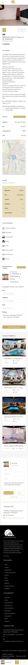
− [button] (4, 144)
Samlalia (7, 621)
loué (4, 34)
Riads (6, 578)
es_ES (3, 110)
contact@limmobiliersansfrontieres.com (14, 518)
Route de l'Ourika (9, 602)
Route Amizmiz (8, 605)
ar (24, 106)
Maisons (7, 583)
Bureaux (7, 575)
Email (3, 305)
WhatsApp (12, 279)
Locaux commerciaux (10, 572)
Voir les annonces (21, 267)
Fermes (6, 580)
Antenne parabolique (10, 228)
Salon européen (9, 250)
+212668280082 (14, 276)
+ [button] (4, 142)
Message (4, 312)
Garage (7, 241)
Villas (6, 564)
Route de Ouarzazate (10, 613)
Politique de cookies (21, 656)
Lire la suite (6, 556)
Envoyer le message (9, 493)
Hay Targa (7, 597)
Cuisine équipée (9, 237)
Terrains (7, 567)
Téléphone (5, 297)
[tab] (4, 30)
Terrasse (7, 258)
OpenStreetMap (18, 174)
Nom (3, 290)
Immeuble (7, 588)
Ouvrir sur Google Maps (20, 116)
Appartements (8, 570)
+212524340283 (15, 274)
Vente (22, 341)
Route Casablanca (9, 608)
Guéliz (6, 600)
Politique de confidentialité (8, 656)
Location (22, 428)
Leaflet (11, 174)
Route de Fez (8, 610)
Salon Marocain (9, 254)
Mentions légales (6, 658)
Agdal (6, 618)
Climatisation (8, 232)
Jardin (7, 245)
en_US (3, 108)
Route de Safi (8, 616)
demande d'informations (14, 327)
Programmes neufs (9, 586)
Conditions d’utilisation (7, 654)
